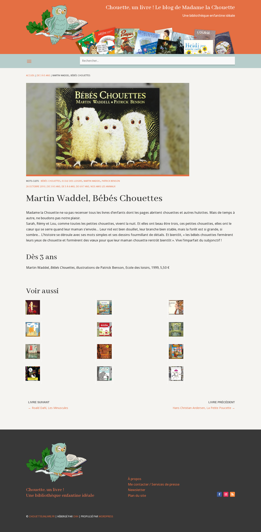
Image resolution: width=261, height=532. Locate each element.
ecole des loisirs (72, 181)
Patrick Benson (111, 181)
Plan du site (137, 495)
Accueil (30, 75)
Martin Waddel (92, 181)
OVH (75, 516)
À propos (134, 479)
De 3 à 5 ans (43, 75)
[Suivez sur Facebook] (219, 494)
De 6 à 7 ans (82, 186)
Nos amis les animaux (103, 186)
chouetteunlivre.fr (42, 516)
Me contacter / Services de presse (153, 484)
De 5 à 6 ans (68, 186)
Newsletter (136, 490)
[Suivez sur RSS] (232, 494)
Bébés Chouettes (51, 181)
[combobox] (157, 61)
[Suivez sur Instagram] (225, 494)
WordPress (106, 516)
